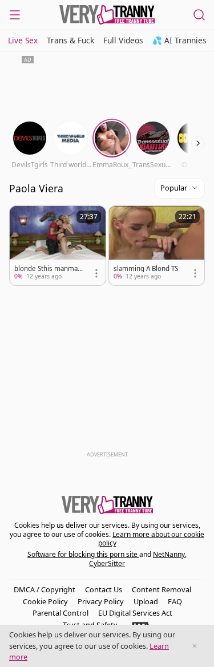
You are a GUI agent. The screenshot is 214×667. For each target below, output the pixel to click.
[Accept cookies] (194, 646)
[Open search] (199, 15)
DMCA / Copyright (44, 589)
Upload (146, 601)
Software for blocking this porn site (83, 554)
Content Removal (161, 589)
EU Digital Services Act (135, 613)
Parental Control (60, 613)
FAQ (175, 601)
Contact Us (103, 589)
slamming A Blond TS (146, 268)
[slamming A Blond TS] (157, 245)
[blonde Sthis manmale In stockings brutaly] (58, 245)
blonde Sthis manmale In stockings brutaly (48, 268)
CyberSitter (107, 563)
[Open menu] (15, 15)
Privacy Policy (101, 601)
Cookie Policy (45, 601)
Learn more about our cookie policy (151, 538)
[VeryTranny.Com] (107, 15)
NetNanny (169, 554)
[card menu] (96, 273)
